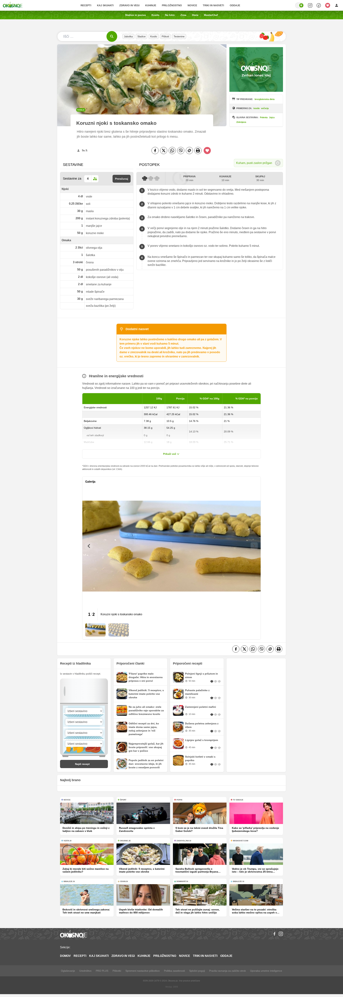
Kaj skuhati (105, 5)
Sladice (141, 36)
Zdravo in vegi (129, 5)
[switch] (299, 5)
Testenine (179, 36)
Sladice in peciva (135, 15)
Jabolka (128, 36)
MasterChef (211, 15)
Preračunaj (121, 178)
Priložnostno (172, 5)
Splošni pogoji (197, 970)
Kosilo (155, 15)
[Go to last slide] (88, 546)
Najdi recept (82, 764)
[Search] (310, 5)
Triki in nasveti (213, 5)
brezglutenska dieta (265, 99)
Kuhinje (150, 5)
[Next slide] (254, 546)
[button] (95, 630)
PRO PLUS (102, 970)
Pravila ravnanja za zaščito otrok (227, 970)
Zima (183, 15)
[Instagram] (281, 934)
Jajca (272, 117)
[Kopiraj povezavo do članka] (189, 150)
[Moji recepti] (327, 5)
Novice (192, 5)
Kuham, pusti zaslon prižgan (254, 162)
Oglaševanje (68, 970)
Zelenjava (241, 122)
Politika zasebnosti (174, 970)
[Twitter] (163, 150)
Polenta (264, 117)
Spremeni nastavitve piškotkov (142, 970)
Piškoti (165, 36)
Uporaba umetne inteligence (266, 970)
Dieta (195, 15)
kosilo (256, 108)
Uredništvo (85, 970)
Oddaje (235, 5)
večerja (265, 108)
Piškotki (117, 970)
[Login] (336, 5)
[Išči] (111, 36)
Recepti (86, 5)
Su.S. (85, 150)
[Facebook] (155, 150)
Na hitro (170, 15)
